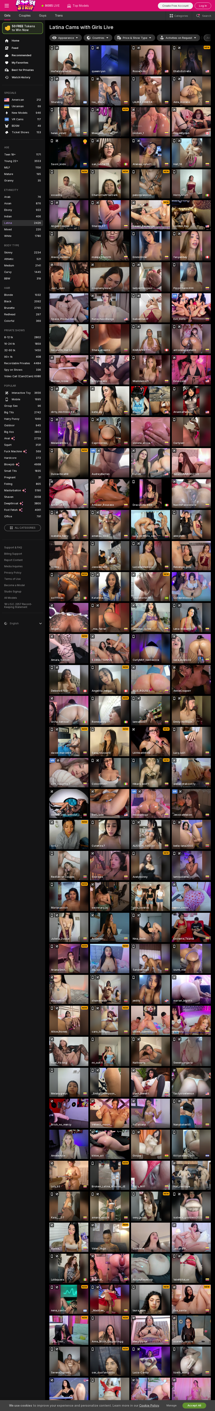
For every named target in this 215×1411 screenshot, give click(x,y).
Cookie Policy (149, 1405)
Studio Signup (12, 591)
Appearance (66, 37)
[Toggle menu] (6, 5)
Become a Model (14, 585)
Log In (203, 5)
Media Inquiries (13, 566)
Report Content (13, 560)
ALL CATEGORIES (25, 527)
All (208, 37)
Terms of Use (12, 579)
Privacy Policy (12, 572)
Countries (98, 37)
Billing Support (13, 553)
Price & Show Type (135, 37)
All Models (10, 597)
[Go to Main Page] (25, 5)
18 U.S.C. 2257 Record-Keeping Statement (18, 606)
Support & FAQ (13, 547)
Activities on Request (179, 37)
